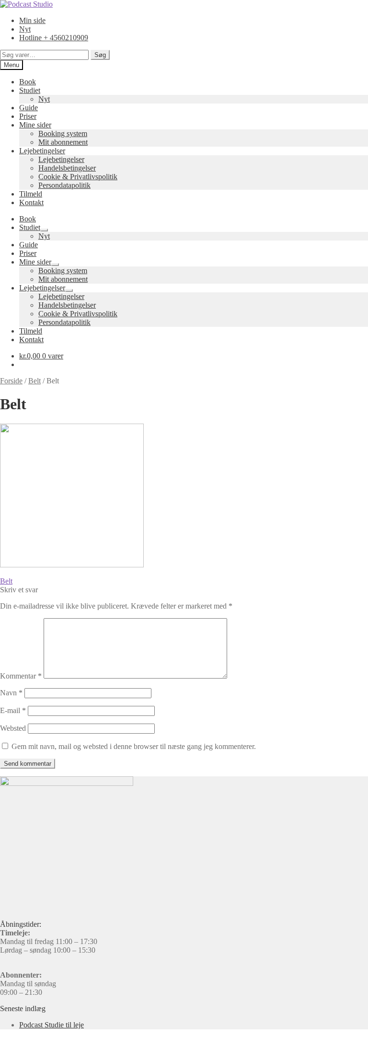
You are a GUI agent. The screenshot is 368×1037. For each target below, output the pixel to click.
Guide (28, 108)
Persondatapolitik (64, 185)
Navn (11, 693)
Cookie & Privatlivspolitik (77, 177)
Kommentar (21, 676)
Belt (34, 381)
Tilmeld (30, 194)
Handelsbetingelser (67, 168)
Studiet (29, 90)
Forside (11, 381)
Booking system (62, 133)
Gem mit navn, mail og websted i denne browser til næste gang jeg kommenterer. (134, 746)
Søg (100, 54)
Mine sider (35, 125)
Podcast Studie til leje (51, 1025)
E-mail (13, 710)
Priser (27, 116)
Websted (13, 728)
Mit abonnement (63, 142)
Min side (32, 20)
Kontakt (31, 202)
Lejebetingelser (42, 151)
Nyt (25, 29)
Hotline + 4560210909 (53, 38)
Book (27, 82)
